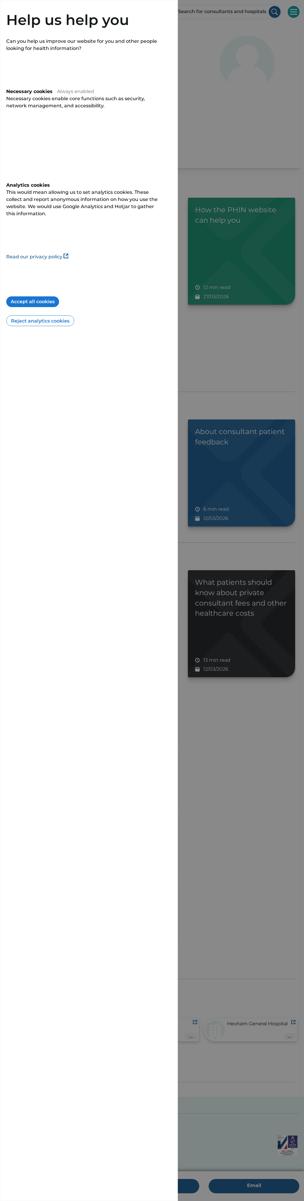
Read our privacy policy (34, 257)
